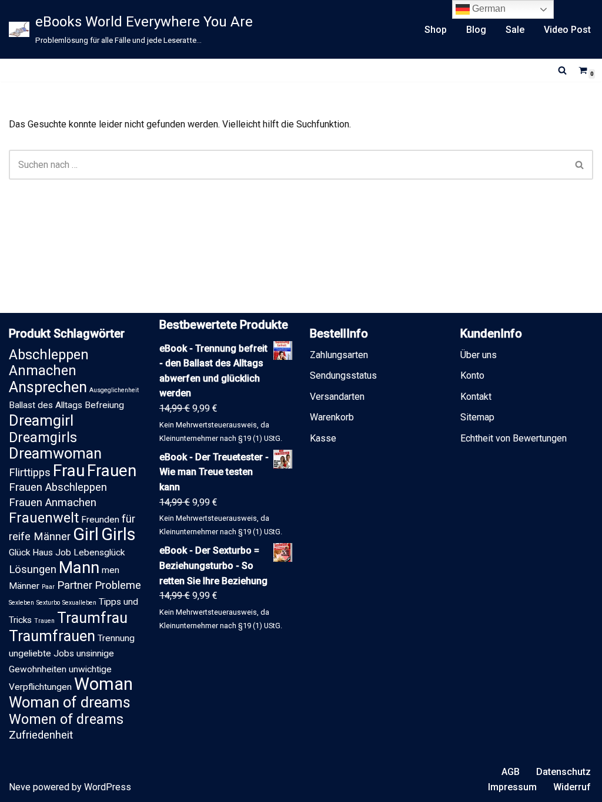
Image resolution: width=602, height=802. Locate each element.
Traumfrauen (52, 636)
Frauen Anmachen (52, 502)
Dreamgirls (43, 437)
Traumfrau (92, 617)
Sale (515, 29)
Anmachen (42, 370)
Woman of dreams (70, 702)
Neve (20, 787)
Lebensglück (99, 552)
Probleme (118, 585)
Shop (435, 29)
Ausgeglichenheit (114, 390)
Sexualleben (79, 602)
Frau (69, 470)
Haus (42, 552)
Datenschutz (563, 771)
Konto (472, 375)
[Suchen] (562, 70)
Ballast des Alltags (45, 405)
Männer (24, 586)
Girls (118, 534)
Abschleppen (49, 354)
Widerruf (572, 787)
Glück (19, 552)
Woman (103, 684)
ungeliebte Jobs (41, 653)
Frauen (111, 470)
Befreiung (104, 405)
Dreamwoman (55, 453)
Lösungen (32, 569)
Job (63, 552)
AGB (510, 771)
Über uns (478, 354)
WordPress (107, 787)
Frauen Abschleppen (58, 487)
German (488, 9)
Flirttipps (30, 472)
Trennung (116, 638)
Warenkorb (332, 417)
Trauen (44, 621)
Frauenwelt (44, 518)
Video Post (567, 29)
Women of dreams (66, 719)
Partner (74, 585)
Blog (476, 29)
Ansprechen (48, 387)
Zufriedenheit (41, 735)
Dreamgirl (41, 420)
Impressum (512, 787)
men (110, 570)
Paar (48, 587)
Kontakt (475, 396)
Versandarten (337, 396)
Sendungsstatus (343, 375)
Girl (86, 534)
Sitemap (477, 417)
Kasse (323, 438)
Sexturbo (48, 602)
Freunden (100, 519)
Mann (79, 567)
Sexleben (21, 602)
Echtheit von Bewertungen (513, 438)
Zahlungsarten (339, 354)
